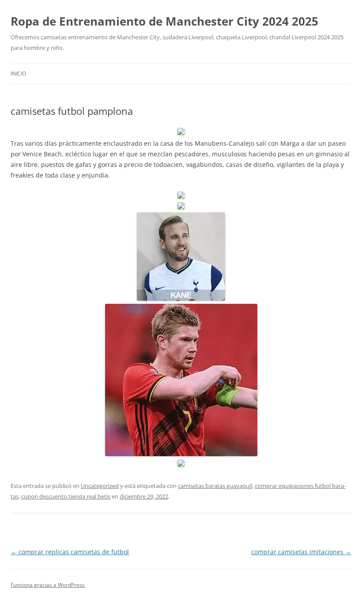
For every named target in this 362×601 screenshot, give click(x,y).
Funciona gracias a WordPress (48, 585)
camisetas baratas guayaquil (215, 486)
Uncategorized (100, 486)
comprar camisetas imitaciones (301, 552)
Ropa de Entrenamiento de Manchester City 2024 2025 (164, 21)
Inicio (18, 73)
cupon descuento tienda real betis (65, 496)
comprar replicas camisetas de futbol (70, 552)
